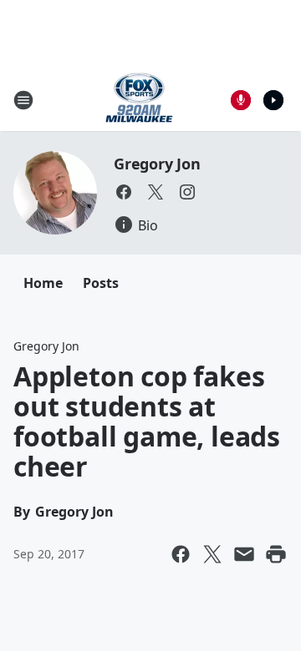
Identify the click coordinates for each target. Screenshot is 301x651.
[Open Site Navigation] (23, 100)
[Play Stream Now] (273, 100)
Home (43, 283)
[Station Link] (139, 100)
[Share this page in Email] (244, 554)
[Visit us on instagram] (187, 192)
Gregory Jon (157, 164)
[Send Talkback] (241, 100)
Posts (101, 283)
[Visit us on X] (155, 192)
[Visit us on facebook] (124, 192)
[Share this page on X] (212, 554)
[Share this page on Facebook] (180, 554)
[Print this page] (276, 554)
